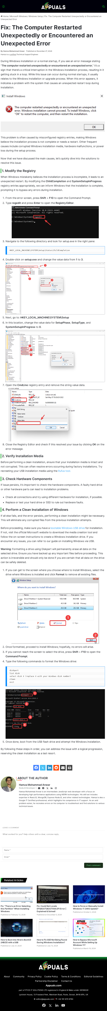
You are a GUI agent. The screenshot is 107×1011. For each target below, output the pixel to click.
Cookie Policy (51, 976)
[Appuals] (53, 6)
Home (5, 16)
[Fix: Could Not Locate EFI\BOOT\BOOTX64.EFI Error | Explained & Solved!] (53, 894)
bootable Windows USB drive (67, 528)
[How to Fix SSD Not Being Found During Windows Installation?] (53, 928)
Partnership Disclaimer (46, 981)
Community (18, 976)
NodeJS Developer (27, 788)
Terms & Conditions (71, 976)
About (7, 976)
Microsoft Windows (18, 16)
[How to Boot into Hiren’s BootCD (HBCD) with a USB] (17, 928)
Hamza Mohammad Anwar (13, 51)
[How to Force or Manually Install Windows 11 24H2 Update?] (89, 894)
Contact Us (66, 981)
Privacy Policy (35, 976)
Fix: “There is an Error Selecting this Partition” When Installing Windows (16, 908)
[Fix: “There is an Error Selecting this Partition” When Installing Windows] (17, 894)
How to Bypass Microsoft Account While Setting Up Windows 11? (85, 942)
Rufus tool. (64, 470)
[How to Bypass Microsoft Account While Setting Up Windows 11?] (89, 928)
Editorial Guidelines (93, 976)
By (2, 51)
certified (13, 54)
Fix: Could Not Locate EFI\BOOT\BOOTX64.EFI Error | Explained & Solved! (51, 908)
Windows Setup (36, 16)
